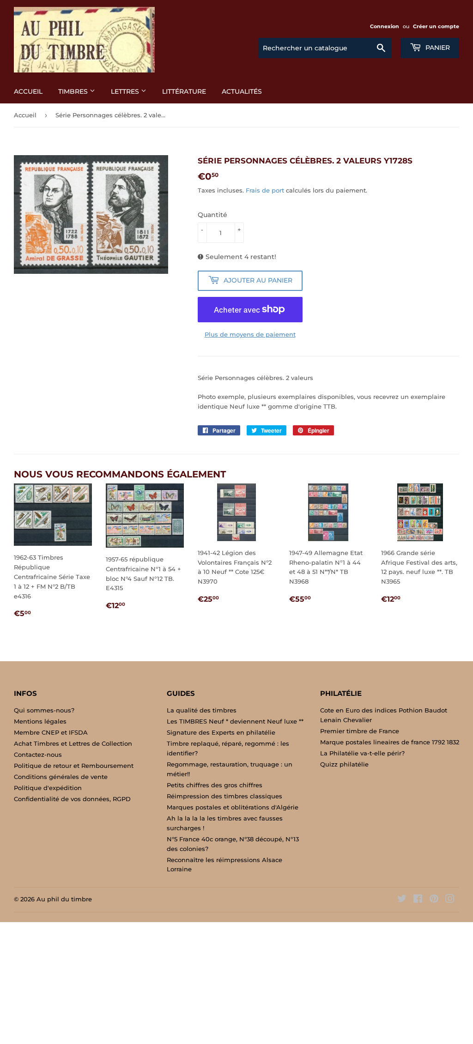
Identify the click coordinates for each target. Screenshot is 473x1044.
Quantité (212, 215)
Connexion (384, 26)
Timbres (74, 91)
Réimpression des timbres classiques (224, 796)
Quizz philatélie (344, 764)
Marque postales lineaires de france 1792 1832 (389, 742)
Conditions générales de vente (61, 776)
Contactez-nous (38, 754)
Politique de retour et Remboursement (73, 765)
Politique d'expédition (48, 787)
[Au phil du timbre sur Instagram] (450, 900)
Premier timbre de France (359, 731)
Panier (437, 47)
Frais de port (265, 190)
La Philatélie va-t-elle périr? (362, 753)
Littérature (184, 91)
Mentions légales (40, 721)
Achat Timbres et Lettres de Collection (73, 743)
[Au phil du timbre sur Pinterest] (434, 900)
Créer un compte (436, 26)
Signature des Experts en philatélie (221, 732)
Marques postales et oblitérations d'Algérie (232, 807)
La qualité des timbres (201, 710)
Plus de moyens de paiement (250, 334)
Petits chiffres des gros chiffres (214, 785)
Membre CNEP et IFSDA (51, 732)
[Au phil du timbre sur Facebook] (418, 900)
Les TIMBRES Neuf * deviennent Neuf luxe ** (235, 721)
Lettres (126, 91)
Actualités (242, 91)
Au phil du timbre (64, 899)
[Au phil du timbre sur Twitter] (401, 900)
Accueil (28, 91)
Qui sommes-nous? (44, 710)
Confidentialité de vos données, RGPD (72, 799)
